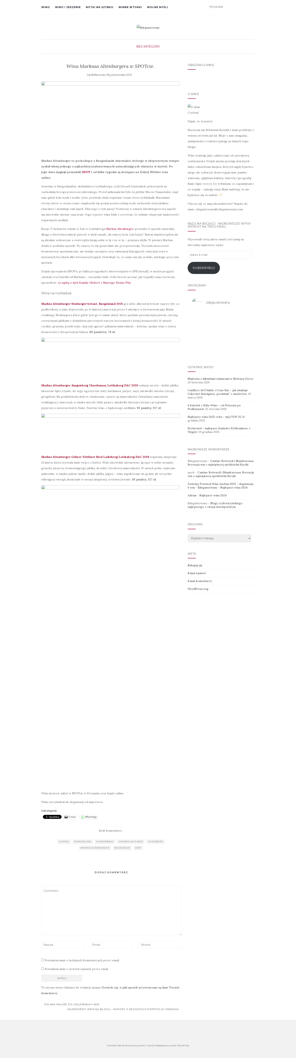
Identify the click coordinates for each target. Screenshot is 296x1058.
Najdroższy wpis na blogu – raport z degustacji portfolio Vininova (123, 1009)
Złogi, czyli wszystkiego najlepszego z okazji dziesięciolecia (215, 505)
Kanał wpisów (197, 573)
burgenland (82, 841)
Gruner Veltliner (131, 841)
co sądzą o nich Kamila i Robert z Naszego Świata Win (94, 282)
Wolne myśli (157, 7)
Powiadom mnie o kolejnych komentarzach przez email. (82, 960)
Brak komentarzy (110, 830)
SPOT (86, 172)
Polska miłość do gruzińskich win (71, 1004)
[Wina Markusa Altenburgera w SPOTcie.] (110, 118)
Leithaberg (155, 841)
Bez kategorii (148, 46)
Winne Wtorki (130, 7)
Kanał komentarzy (200, 581)
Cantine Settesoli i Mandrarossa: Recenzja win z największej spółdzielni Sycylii (221, 462)
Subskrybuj (204, 268)
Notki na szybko (99, 7)
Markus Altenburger (120, 229)
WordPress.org (198, 589)
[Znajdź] (252, 7)
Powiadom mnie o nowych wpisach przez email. (77, 969)
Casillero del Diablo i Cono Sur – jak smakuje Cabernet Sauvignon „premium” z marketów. (218, 392)
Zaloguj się (195, 565)
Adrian (192, 495)
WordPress (183, 1045)
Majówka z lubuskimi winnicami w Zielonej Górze (221, 379)
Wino (45, 7)
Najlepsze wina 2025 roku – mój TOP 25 (214, 417)
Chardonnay (105, 841)
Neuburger (122, 847)
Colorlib (150, 1045)
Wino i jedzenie (68, 7)
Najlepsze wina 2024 (233, 487)
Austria (64, 841)
